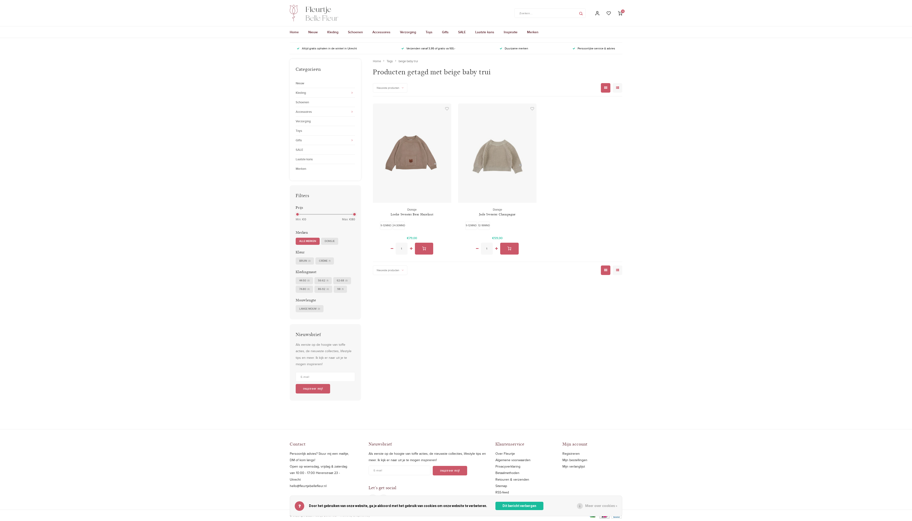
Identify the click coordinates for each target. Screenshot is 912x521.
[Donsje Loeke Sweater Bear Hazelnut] (412, 153)
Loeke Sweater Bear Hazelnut (412, 214)
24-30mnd (399, 225)
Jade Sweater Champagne (497, 214)
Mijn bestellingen (574, 460)
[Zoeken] (581, 13)
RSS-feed (502, 492)
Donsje (330, 241)
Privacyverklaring (507, 466)
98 (340, 289)
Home (294, 32)
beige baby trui (408, 61)
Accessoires (381, 32)
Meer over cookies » (601, 505)
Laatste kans (484, 32)
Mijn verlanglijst (573, 466)
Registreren (571, 453)
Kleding (332, 32)
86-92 (323, 289)
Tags (390, 61)
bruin (304, 261)
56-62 (323, 280)
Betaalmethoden (507, 472)
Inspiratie (511, 32)
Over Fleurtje (505, 453)
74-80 (304, 289)
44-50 (304, 280)
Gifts (445, 32)
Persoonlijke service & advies (596, 48)
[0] (620, 13)
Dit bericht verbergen (519, 505)
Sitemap (501, 485)
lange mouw (309, 309)
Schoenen (355, 32)
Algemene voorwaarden (513, 460)
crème (324, 261)
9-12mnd (385, 225)
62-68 (342, 280)
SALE (462, 32)
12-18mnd (484, 225)
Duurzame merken (516, 48)
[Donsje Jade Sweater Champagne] (497, 153)
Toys (429, 32)
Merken (532, 32)
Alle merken (307, 241)
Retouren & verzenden (512, 479)
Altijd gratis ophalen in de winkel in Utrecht (329, 48)
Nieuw (313, 32)
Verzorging (408, 32)
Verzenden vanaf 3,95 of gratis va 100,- (430, 48)
